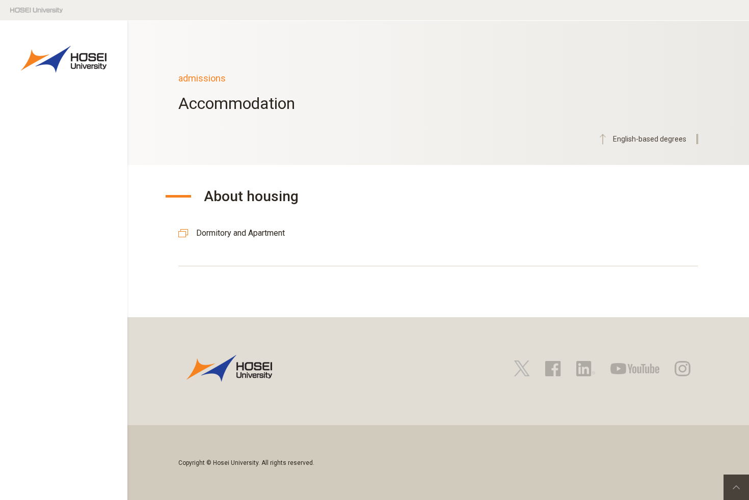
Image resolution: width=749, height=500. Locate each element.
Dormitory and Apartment (240, 233)
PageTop (736, 487)
